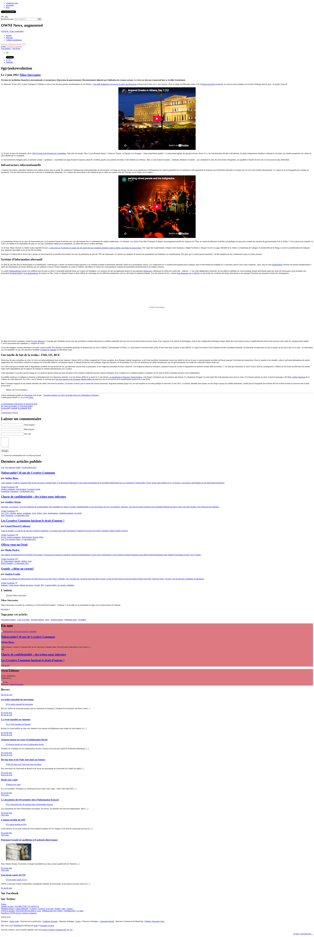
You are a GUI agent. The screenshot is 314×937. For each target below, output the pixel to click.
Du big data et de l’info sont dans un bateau (23, 759)
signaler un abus (7, 906)
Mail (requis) (29, 429)
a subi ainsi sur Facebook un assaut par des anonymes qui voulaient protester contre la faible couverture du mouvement (95, 248)
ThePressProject (15, 271)
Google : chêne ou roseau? (17, 568)
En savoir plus (6, 713)
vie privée (78, 513)
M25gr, (197, 273)
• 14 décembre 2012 (28, 467)
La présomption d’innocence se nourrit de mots (19, 404)
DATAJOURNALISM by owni (28, 911)
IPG (42, 585)
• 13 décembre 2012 (28, 539)
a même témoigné (298, 377)
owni (30, 561)
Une (2, 467)
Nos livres (16, 48)
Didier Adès (14, 921)
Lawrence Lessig (33, 489)
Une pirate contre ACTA (13, 875)
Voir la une (5, 665)
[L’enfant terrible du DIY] (16, 824)
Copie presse (14, 585)
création (13, 513)
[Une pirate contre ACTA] (16, 880)
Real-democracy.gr (184, 273)
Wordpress (5, 913)
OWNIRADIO (69, 911)
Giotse (30, 397)
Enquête (9, 563)
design (19, 513)
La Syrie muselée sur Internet (15, 719)
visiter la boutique (16, 684)
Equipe (57, 909)
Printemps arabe (70, 620)
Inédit (18, 467)
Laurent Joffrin (51, 585)
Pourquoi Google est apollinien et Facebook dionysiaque (29, 840)
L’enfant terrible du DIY (13, 820)
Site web (27, 434)
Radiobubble (277, 265)
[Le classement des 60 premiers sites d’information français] (29, 804)
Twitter (13, 408)
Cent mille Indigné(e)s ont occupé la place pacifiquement (115, 84)
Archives (41, 909)
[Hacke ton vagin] (13, 784)
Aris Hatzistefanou (31, 273)
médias (24, 561)
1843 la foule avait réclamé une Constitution (49, 153)
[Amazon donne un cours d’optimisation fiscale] (25, 744)
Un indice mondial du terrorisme (17, 699)
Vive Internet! (10, 467)
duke (36, 925)
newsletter (10, 5)
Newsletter (22, 408)
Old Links (5, 795)
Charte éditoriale (21, 909)
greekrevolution (57, 620)
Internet (17, 561)
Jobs (63, 909)
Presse (3, 563)
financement (8, 561)
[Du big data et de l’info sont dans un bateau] (23, 764)
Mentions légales (7, 909)
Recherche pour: (7, 19)
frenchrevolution (37, 620)
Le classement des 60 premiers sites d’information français (30, 799)
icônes (39, 513)
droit (3, 515)
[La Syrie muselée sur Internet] (18, 724)
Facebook (5, 408)
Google (37, 585)
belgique (4, 585)
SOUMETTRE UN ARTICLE (27, 906)
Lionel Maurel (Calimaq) (17, 526)
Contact (70, 909)
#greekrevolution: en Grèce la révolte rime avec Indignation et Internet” (71, 395)
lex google (62, 585)
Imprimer (9, 62)
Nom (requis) (29, 425)
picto (45, 513)
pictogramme (53, 513)
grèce (47, 620)
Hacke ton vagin (9, 779)
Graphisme (5, 491)
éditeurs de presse (26, 585)
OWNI (12, 913)
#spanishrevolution (8, 620)
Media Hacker (12, 550)
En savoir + (5, 609)
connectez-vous (12, 3)
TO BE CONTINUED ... (303, 934)
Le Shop (80, 911)
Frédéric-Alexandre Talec (154, 921)
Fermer (15, 413)
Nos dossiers (6, 48)
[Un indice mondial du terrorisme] (19, 704)
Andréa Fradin (12, 574)
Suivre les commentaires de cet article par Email (22, 455)
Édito (18, 539)
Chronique (14, 491)
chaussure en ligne (47, 925)
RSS (7, 7)
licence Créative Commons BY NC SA (57, 930)
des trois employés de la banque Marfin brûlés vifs (75, 379)
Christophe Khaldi (107, 921)
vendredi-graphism (66, 513)
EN (6, 17)
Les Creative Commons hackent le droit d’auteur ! (32, 520)
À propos (33, 909)
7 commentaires (6, 411)
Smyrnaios (28, 395)
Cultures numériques (14, 40)
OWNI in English (8, 911)
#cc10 (3, 537)
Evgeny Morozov (38, 341)
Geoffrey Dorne (13, 502)
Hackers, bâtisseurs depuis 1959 (13, 44)
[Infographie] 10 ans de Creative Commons (28, 472)
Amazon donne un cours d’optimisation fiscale (24, 739)
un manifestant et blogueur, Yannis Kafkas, (125, 377)
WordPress (17, 925)
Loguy (78, 921)
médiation (70, 585)
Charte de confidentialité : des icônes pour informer (33, 496)
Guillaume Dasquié (49, 921)
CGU (7, 513)
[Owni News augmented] (12, 31)
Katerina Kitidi (16, 273)
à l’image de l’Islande (48, 350)
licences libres (38, 537)
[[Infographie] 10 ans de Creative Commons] (18, 632)
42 (2, 561)
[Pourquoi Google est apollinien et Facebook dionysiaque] (18, 860)
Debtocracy (148, 271)
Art (2, 513)
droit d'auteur (21, 489)
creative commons (8, 489)
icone (34, 513)
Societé (9, 35)
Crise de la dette (23, 620)
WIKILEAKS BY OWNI (52, 911)
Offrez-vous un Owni (14, 544)
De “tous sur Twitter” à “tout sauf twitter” (17, 406)
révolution (82, 620)
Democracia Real (208, 84)
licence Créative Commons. (26, 913)
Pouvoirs (9, 38)
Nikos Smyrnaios (30, 74)
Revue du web (6, 695)
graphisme (27, 513)
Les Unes (50, 909)
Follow (4, 904)
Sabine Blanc (11, 478)
